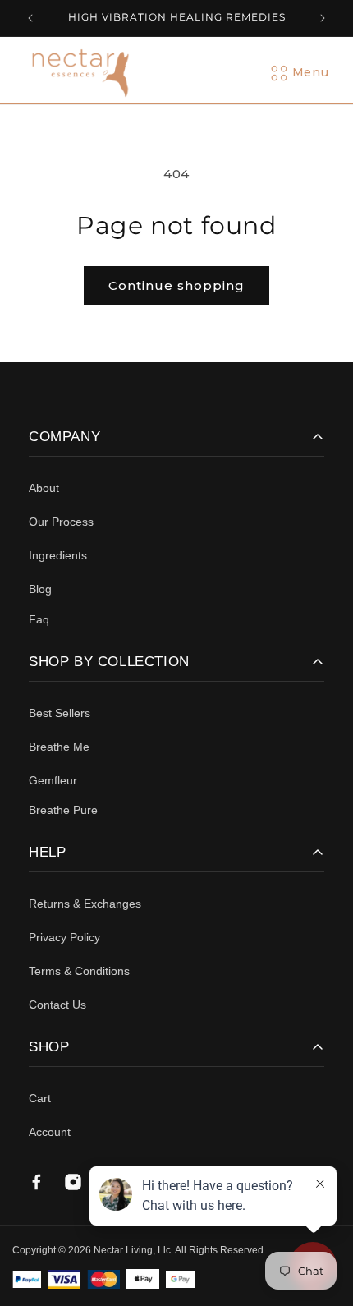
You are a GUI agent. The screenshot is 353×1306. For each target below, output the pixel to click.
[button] (310, 73)
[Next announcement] (323, 18)
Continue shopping (176, 285)
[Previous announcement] (30, 18)
